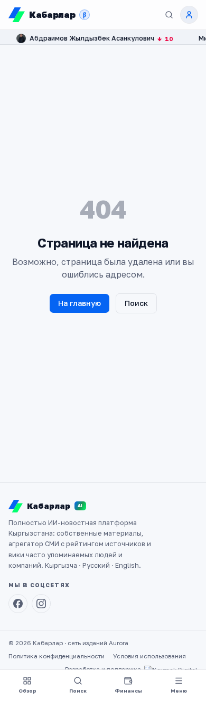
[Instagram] (41, 603)
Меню (179, 691)
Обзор (27, 691)
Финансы (128, 691)
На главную (79, 303)
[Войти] (189, 14)
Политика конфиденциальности (56, 656)
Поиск (136, 303)
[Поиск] (169, 14)
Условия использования (149, 656)
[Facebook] (17, 603)
